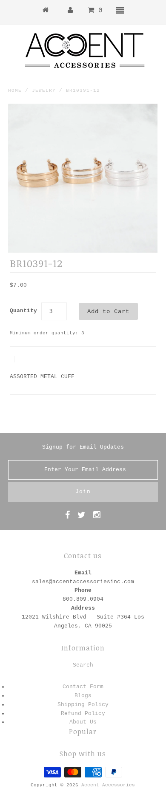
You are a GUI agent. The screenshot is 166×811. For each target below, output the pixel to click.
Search (83, 665)
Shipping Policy (83, 704)
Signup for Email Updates (83, 447)
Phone (83, 590)
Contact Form (83, 687)
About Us (83, 722)
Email (83, 573)
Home (15, 90)
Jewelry (44, 90)
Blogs (83, 695)
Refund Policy (83, 713)
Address (83, 608)
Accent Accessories (108, 785)
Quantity (23, 311)
